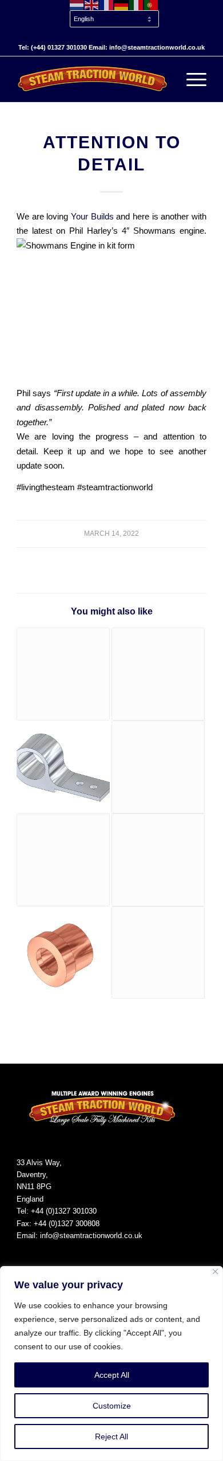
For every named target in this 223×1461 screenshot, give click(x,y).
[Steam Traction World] (92, 79)
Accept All (111, 1374)
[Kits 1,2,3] (63, 767)
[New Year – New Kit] (158, 952)
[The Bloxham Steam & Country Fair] (158, 859)
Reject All (111, 1436)
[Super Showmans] (158, 674)
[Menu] (190, 79)
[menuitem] (114, 19)
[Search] (164, 79)
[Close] (215, 1271)
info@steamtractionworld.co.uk (91, 1235)
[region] (111, 1363)
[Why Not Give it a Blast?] (63, 859)
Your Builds (92, 216)
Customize (112, 1405)
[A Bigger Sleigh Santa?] (63, 674)
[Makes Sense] (63, 952)
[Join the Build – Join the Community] (158, 767)
